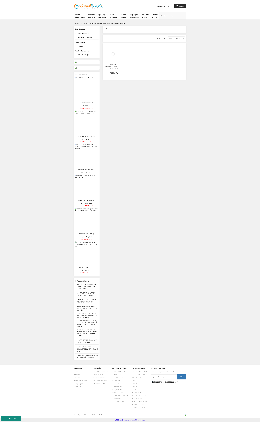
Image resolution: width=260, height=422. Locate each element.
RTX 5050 (135, 381)
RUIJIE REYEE (116, 384)
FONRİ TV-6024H (137, 378)
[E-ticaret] (130, 420)
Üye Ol (159, 6)
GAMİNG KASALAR (118, 393)
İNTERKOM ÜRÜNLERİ (118, 402)
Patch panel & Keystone (118, 23)
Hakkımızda (77, 375)
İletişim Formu (78, 387)
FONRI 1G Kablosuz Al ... (86, 103)
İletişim (76, 372)
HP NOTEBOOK (116, 375)
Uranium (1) (81, 47)
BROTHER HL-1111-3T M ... (86, 136)
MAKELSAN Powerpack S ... (86, 201)
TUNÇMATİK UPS (117, 390)
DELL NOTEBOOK (117, 378)
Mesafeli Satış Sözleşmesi (100, 372)
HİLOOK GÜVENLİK (118, 399)
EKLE (181, 377)
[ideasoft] (119, 420)
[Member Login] (155, 6)
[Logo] (88, 6)
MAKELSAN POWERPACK (139, 402)
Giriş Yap (166, 6)
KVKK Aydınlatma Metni (100, 381)
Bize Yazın (12, 418)
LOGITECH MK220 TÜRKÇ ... (86, 234)
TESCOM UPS (116, 381)
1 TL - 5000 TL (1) (83, 55)
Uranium (113, 65)
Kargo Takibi (77, 378)
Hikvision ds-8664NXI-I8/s (139, 372)
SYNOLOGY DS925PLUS (139, 396)
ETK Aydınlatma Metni (99, 384)
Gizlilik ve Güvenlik (98, 375)
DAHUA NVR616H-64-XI (139, 375)
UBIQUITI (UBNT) (117, 387)
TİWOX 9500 (135, 390)
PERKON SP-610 (137, 399)
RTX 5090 (135, 387)
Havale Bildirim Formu (80, 381)
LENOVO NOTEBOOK (118, 372)
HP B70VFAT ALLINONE (139, 408)
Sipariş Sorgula (78, 384)
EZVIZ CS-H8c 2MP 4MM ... (86, 170)
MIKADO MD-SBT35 (138, 405)
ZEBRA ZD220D (136, 393)
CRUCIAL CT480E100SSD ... (86, 267)
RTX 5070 (135, 384)
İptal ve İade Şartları (99, 378)
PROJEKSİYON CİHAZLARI (120, 396)
